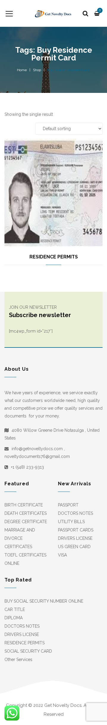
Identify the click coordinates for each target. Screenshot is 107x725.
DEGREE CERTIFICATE (25, 521)
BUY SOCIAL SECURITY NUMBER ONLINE (43, 601)
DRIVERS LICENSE (75, 538)
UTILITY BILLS (71, 521)
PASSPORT (68, 505)
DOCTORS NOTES (75, 513)
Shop (37, 70)
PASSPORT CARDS (75, 530)
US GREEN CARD (74, 546)
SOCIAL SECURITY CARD (28, 651)
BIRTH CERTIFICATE (23, 505)
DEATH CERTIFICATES (25, 513)
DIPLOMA (13, 617)
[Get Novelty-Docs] (53, 13)
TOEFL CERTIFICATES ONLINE (25, 559)
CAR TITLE (14, 609)
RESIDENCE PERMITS (53, 257)
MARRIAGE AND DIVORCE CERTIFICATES (19, 538)
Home (22, 70)
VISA (62, 555)
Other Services (18, 659)
